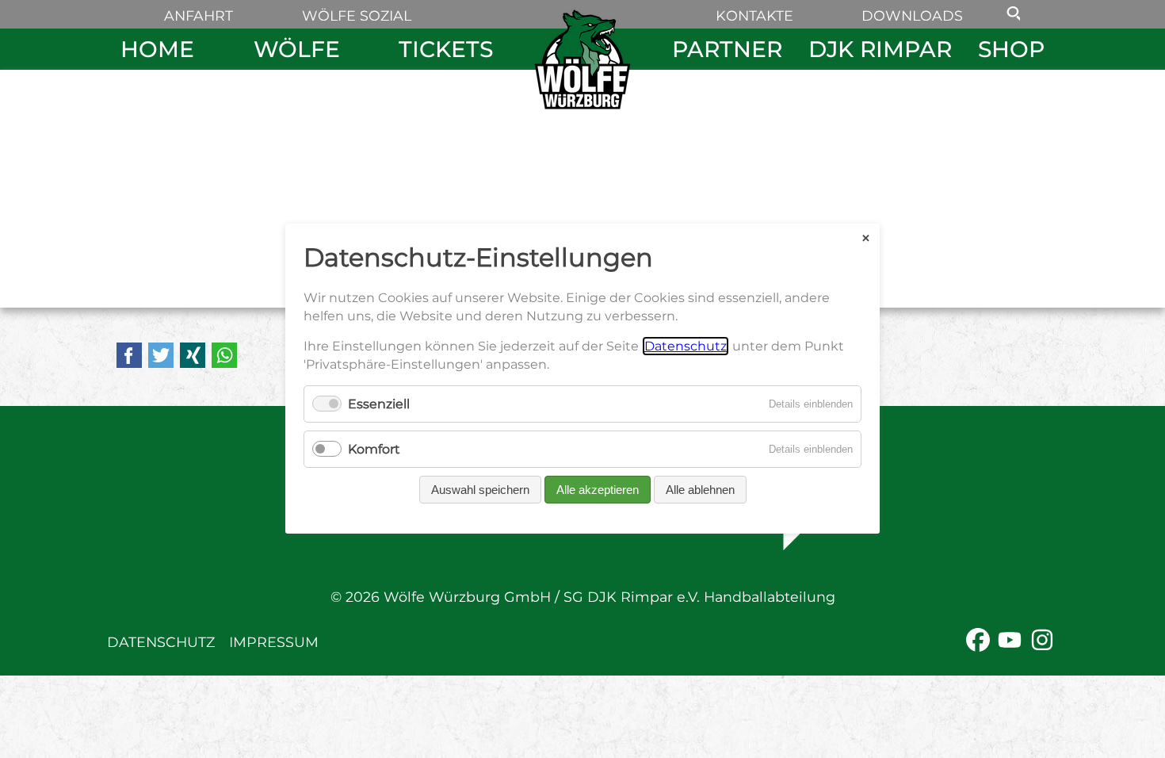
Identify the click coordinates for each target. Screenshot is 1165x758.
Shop (1011, 49)
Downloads (912, 15)
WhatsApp (224, 355)
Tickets (446, 49)
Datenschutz (161, 642)
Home (157, 49)
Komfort (374, 449)
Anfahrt (198, 15)
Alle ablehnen (700, 490)
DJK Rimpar (880, 49)
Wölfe (297, 49)
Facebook (129, 355)
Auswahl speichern (480, 490)
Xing (192, 355)
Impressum (274, 642)
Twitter (161, 355)
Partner (727, 49)
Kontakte (754, 15)
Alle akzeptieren (597, 490)
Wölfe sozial (356, 15)
